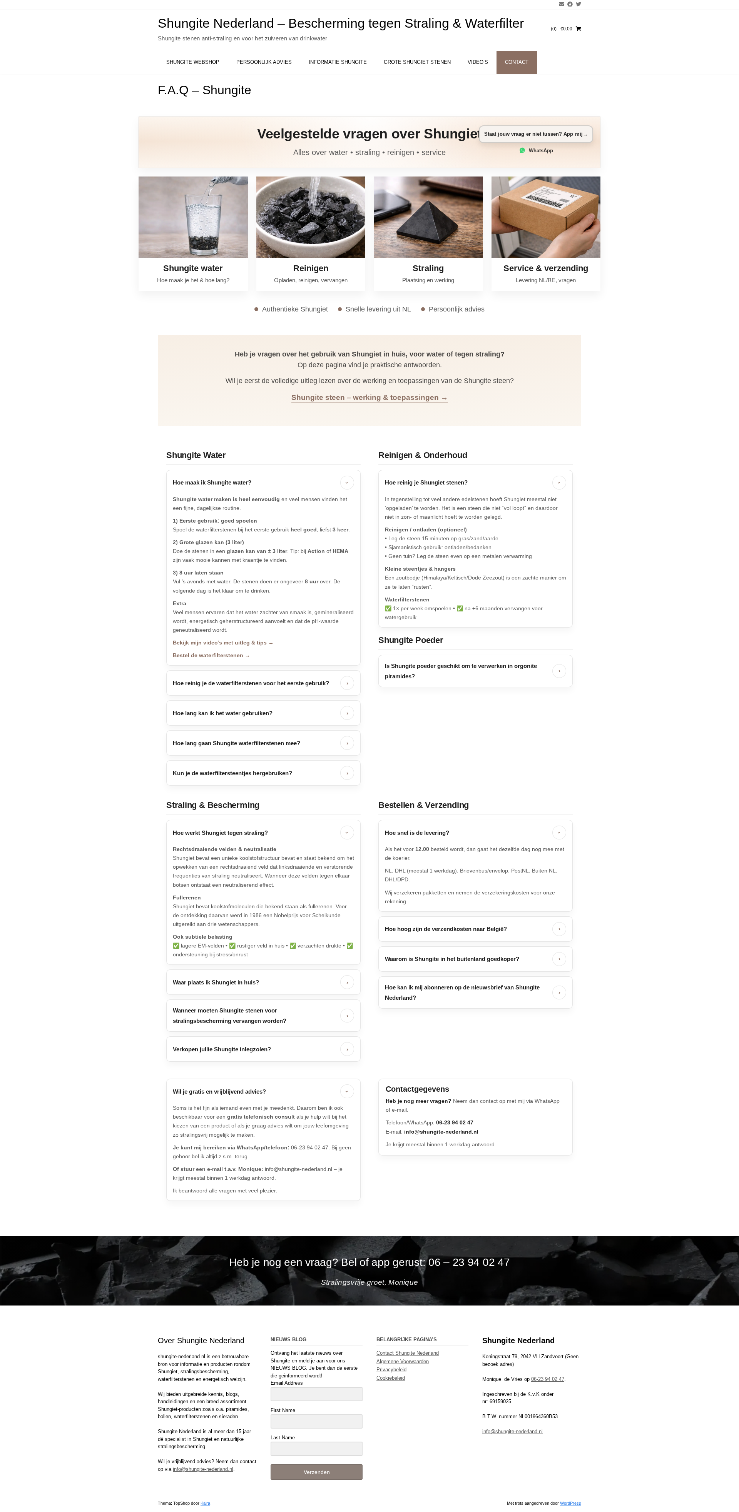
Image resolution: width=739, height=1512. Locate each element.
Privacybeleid (391, 1369)
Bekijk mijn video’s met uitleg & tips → (223, 642)
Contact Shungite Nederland (407, 1353)
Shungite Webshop (192, 62)
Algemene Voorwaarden (402, 1361)
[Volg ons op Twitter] (577, 4)
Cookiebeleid (390, 1378)
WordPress (570, 1503)
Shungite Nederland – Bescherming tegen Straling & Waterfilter (341, 23)
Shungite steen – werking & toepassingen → (369, 397)
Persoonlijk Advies (264, 62)
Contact (516, 62)
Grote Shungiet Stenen (417, 62)
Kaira (205, 1503)
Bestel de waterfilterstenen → (211, 655)
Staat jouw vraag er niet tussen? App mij (536, 134)
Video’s (478, 62)
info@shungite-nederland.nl (203, 1469)
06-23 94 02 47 (547, 1379)
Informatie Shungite (338, 62)
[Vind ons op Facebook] (568, 4)
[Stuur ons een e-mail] (560, 4)
